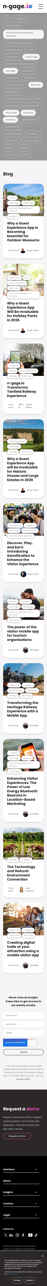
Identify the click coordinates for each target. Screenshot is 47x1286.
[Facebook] (25, 1236)
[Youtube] (31, 1236)
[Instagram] (19, 1236)
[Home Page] (18, 6)
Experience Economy (16, 98)
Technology (12, 25)
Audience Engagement (18, 42)
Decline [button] (29, 1280)
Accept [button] (17, 1280)
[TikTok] (37, 1236)
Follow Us (8, 1229)
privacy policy (23, 1078)
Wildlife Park (12, 105)
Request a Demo (17, 1136)
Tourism (10, 154)
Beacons (36, 84)
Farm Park (11, 112)
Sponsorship (31, 140)
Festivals (28, 112)
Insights (8, 1192)
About (7, 1180)
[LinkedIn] (12, 1236)
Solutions (8, 1169)
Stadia (9, 147)
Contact (8, 1203)
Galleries (10, 119)
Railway (33, 133)
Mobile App (28, 70)
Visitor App (31, 56)
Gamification (29, 119)
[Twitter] (6, 1236)
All (6, 18)
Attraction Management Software (19, 34)
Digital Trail (12, 91)
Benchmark (32, 105)
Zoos (31, 49)
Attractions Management (19, 63)
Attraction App (13, 49)
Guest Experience (15, 84)
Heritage (10, 70)
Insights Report (14, 133)
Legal (6, 1215)
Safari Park (11, 140)
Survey (23, 147)
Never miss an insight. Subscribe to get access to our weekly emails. (23, 1001)
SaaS (37, 98)
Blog (8, 174)
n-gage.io (20, 18)
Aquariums (11, 77)
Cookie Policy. (12, 1274)
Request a (21, 1109)
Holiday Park (12, 126)
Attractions (12, 56)
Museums (29, 77)
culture (25, 154)
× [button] (42, 1256)
